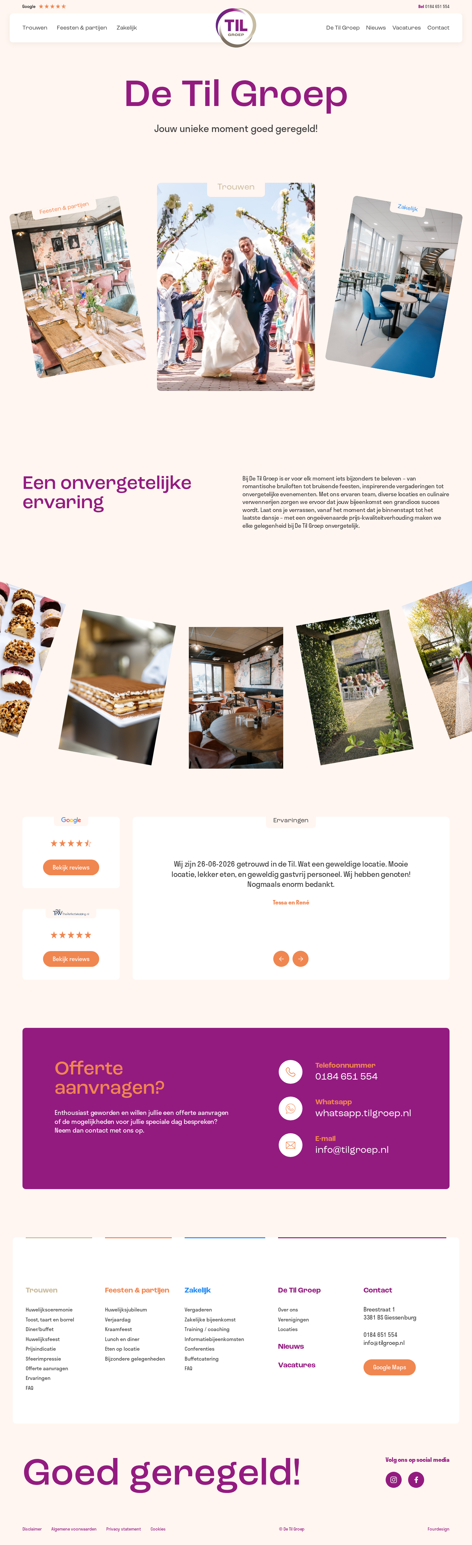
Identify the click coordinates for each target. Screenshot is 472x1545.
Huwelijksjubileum (126, 1309)
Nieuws (376, 28)
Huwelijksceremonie (49, 1309)
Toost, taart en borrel (50, 1319)
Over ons (288, 1309)
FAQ (29, 1388)
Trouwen (34, 28)
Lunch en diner (122, 1339)
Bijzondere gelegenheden (135, 1359)
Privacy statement (123, 1529)
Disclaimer (32, 1529)
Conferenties (199, 1349)
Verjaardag (118, 1319)
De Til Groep (299, 1290)
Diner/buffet (40, 1329)
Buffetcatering (202, 1359)
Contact (438, 28)
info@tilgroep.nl (384, 1342)
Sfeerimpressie (43, 1359)
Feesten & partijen (82, 28)
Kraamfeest (118, 1329)
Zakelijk (127, 28)
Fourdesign (439, 1529)
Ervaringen (38, 1378)
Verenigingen (293, 1319)
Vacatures (406, 28)
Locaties (288, 1329)
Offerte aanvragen (47, 1368)
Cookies (158, 1529)
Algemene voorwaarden (74, 1529)
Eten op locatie (122, 1349)
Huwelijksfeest (43, 1339)
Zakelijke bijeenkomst (210, 1319)
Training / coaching (207, 1329)
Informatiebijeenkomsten (214, 1339)
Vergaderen (198, 1309)
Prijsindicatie (41, 1349)
